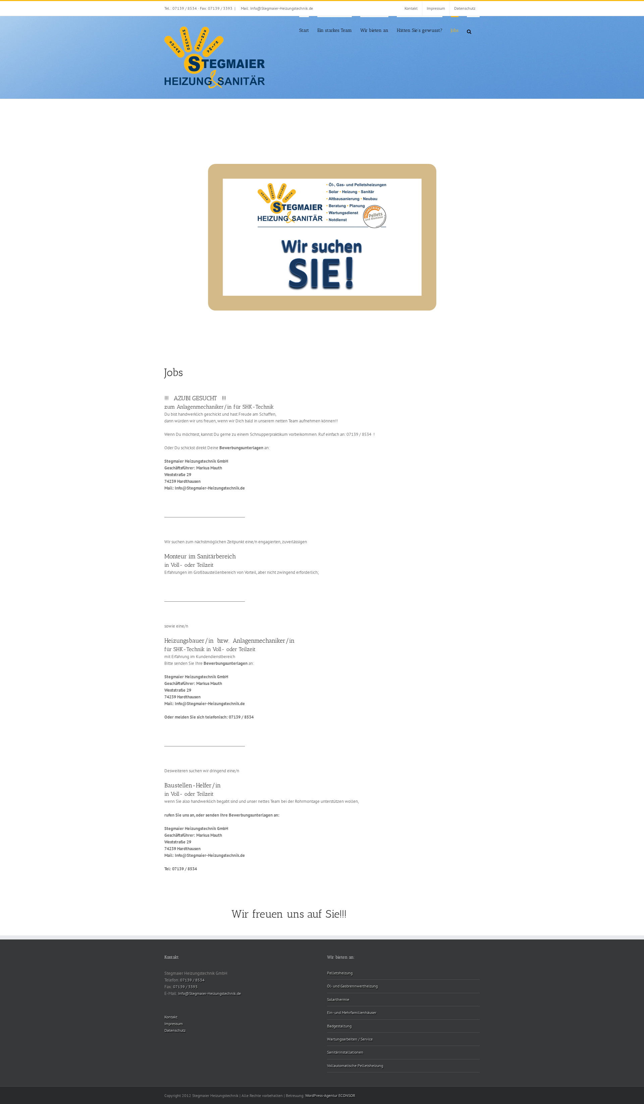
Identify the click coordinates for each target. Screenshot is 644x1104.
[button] (469, 31)
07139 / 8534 (192, 979)
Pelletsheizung (340, 972)
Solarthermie (338, 999)
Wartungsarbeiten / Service (350, 1039)
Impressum (173, 1023)
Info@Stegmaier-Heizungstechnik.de (209, 993)
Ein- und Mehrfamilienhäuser (351, 1012)
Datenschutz (174, 1030)
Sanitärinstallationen (345, 1052)
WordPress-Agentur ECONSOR (330, 1095)
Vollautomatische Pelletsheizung (355, 1065)
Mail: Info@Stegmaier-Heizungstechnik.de (277, 8)
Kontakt (170, 1016)
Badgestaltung (339, 1025)
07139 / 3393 (185, 986)
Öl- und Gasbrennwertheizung (352, 985)
